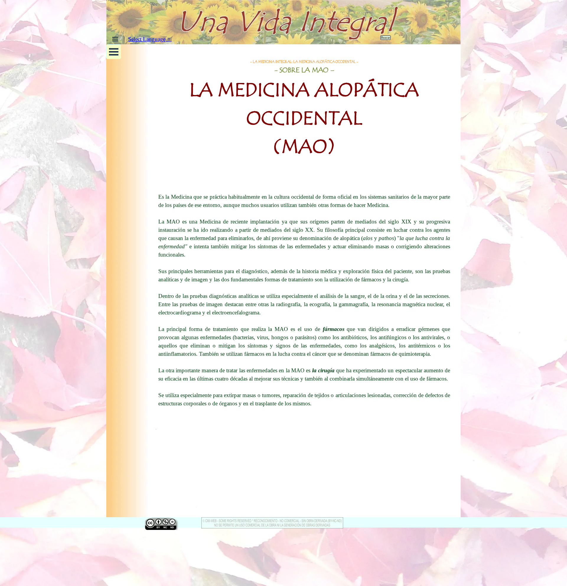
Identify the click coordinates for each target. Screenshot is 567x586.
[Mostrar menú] (115, 39)
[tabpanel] (304, 123)
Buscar (385, 37)
